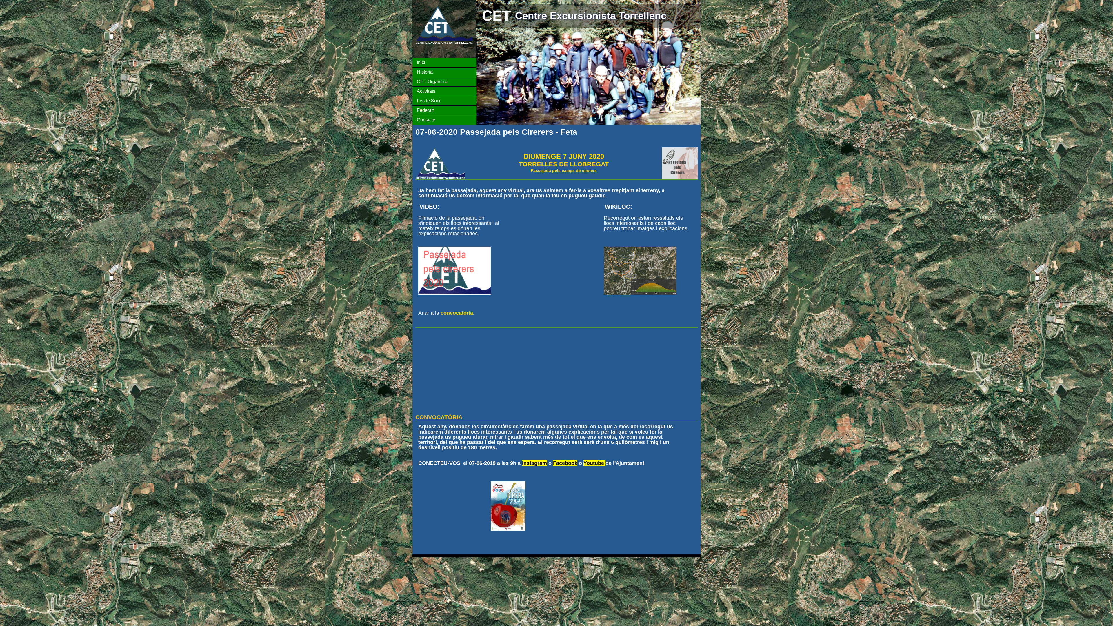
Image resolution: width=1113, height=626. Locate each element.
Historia (425, 72)
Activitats (426, 91)
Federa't (425, 110)
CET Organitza (432, 81)
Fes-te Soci (428, 100)
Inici (421, 62)
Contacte (426, 119)
